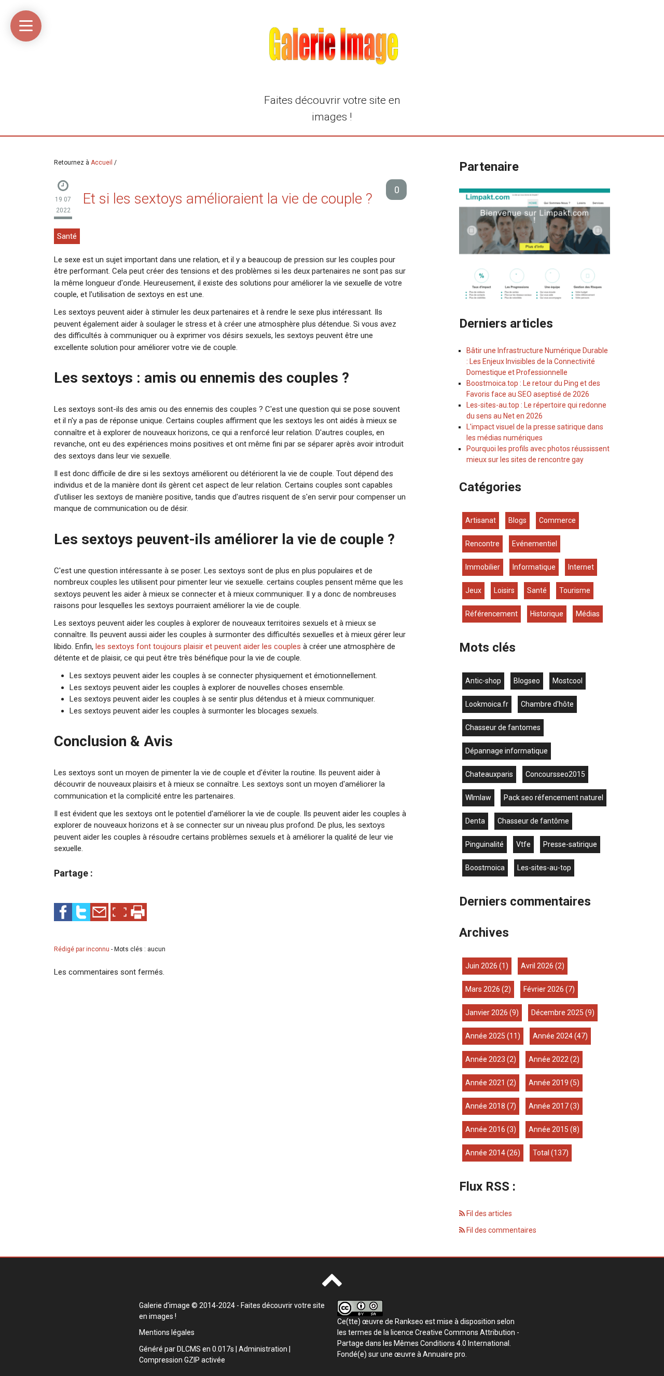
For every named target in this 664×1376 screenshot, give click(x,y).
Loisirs (504, 590)
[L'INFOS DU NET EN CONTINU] (534, 244)
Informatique (534, 567)
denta (475, 821)
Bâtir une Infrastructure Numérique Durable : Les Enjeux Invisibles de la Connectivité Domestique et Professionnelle (537, 361)
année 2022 (549, 1059)
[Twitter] (81, 911)
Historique (546, 614)
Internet (581, 567)
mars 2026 (482, 989)
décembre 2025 (557, 1012)
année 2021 (485, 1082)
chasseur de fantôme (533, 821)
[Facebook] (63, 911)
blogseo (527, 681)
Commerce (557, 520)
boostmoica (485, 868)
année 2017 (549, 1106)
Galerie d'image (164, 1305)
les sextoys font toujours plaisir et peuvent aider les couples (198, 646)
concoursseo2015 (555, 774)
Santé (67, 236)
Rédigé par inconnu (82, 949)
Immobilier (482, 567)
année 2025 (485, 1036)
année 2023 (485, 1059)
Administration (263, 1349)
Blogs (517, 520)
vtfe (523, 844)
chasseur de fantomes (503, 727)
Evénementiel (534, 543)
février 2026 (543, 989)
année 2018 (485, 1106)
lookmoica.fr (486, 704)
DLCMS (189, 1349)
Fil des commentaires (500, 1230)
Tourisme (574, 590)
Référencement (491, 614)
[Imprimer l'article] (138, 912)
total (542, 1153)
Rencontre (482, 543)
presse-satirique (570, 844)
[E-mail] (99, 911)
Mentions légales (167, 1332)
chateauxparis (489, 774)
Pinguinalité (484, 844)
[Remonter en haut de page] (332, 1284)
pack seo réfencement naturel (553, 797)
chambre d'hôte (547, 704)
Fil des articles (488, 1213)
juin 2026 (481, 966)
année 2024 (553, 1036)
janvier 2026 (486, 1012)
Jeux (473, 590)
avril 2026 (537, 966)
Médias (588, 614)
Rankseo (409, 1321)
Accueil (102, 162)
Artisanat (480, 520)
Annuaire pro (444, 1354)
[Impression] (138, 911)
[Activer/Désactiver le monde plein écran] (119, 912)
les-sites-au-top (544, 868)
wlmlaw (478, 797)
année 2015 (549, 1129)
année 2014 (485, 1153)
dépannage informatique (506, 751)
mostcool (567, 681)
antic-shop (483, 681)
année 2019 (549, 1082)
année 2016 (485, 1129)
